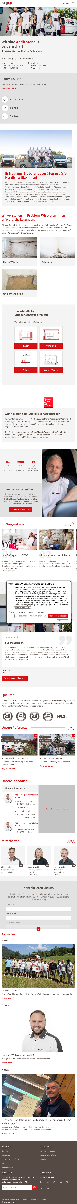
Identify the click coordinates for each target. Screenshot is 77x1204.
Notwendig (13, 612)
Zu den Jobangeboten (21, 509)
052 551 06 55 (9, 63)
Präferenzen (22, 612)
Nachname (11, 913)
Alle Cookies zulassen (58, 616)
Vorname (10, 904)
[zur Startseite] (7, 3)
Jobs (3, 1163)
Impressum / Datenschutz (30, 1199)
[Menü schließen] (73, 3)
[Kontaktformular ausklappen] (38, 929)
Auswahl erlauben (38, 616)
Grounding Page (8, 1167)
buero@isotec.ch (23, 811)
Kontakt (65, 3)
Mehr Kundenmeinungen (14, 678)
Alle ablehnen (21, 616)
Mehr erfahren (8, 88)
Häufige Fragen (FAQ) (48, 1155)
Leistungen (6, 1155)
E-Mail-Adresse (13, 922)
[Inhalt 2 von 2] (9, 671)
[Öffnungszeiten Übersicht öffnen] (37, 816)
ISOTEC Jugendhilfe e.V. (11, 1159)
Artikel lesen (7, 998)
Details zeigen (62, 621)
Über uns (5, 1151)
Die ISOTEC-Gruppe (47, 1151)
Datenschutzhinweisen (22, 608)
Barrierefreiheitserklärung (11, 1199)
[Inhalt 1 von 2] (4, 671)
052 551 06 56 (22, 808)
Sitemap (44, 1199)
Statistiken (32, 612)
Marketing (41, 612)
